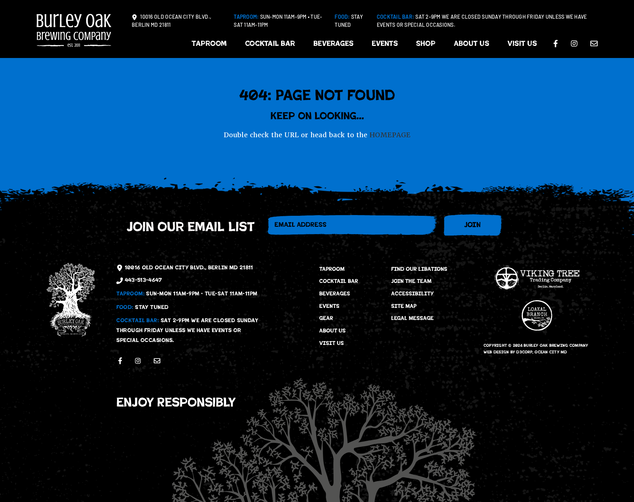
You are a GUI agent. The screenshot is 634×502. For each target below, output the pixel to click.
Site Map (403, 306)
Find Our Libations (419, 269)
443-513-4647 (142, 280)
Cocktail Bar (270, 43)
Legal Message (412, 318)
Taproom (209, 43)
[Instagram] (574, 43)
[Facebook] (555, 43)
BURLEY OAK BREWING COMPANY (556, 345)
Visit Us (522, 43)
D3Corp (524, 352)
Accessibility (412, 293)
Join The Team (411, 281)
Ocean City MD (551, 352)
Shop (426, 43)
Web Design (496, 352)
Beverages (333, 43)
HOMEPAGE (390, 135)
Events (385, 43)
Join (472, 225)
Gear (326, 318)
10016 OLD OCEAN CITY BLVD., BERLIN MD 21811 (171, 21)
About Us (471, 43)
